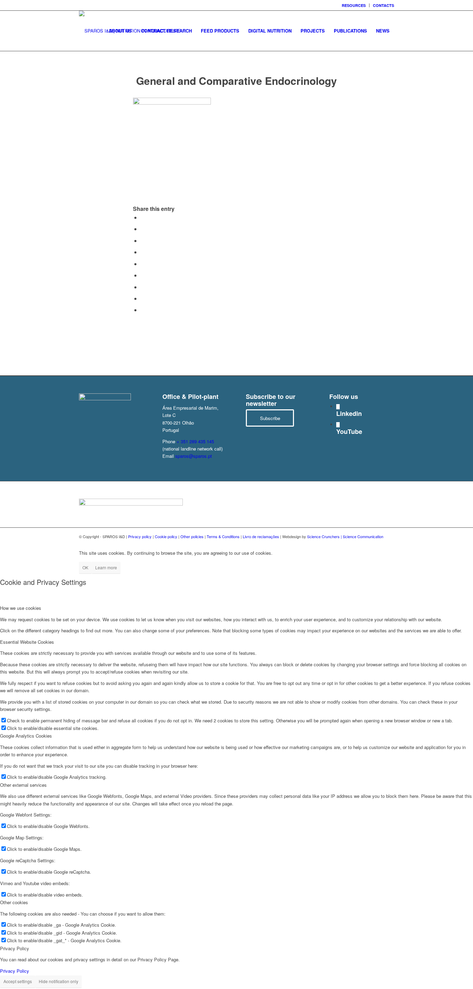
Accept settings (17, 981)
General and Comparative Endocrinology (236, 80)
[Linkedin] (338, 406)
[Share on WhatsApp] (143, 240)
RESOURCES (354, 5)
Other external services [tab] (23, 785)
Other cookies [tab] (14, 902)
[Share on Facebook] (143, 217)
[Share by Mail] (143, 309)
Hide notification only (58, 981)
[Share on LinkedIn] (143, 263)
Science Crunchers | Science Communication (345, 536)
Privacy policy (140, 536)
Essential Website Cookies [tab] (27, 642)
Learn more (106, 567)
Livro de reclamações (261, 536)
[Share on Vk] (143, 287)
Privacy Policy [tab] (14, 948)
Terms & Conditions (223, 536)
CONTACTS (383, 5)
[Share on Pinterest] (143, 252)
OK (85, 567)
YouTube (349, 431)
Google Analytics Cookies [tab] (26, 735)
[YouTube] (338, 424)
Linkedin (349, 413)
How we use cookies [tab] (20, 608)
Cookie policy (166, 536)
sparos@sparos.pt (193, 456)
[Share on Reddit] (143, 298)
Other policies (192, 536)
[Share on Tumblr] (143, 275)
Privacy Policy (14, 971)
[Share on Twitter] (143, 228)
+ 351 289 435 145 (195, 441)
